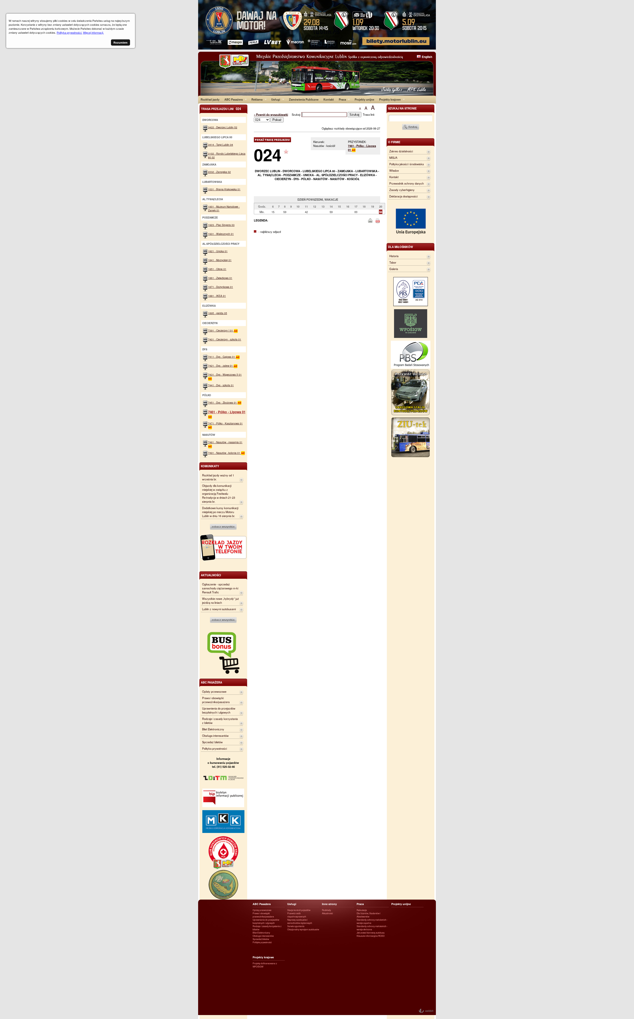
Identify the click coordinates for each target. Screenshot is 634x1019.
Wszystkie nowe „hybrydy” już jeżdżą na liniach (220, 601)
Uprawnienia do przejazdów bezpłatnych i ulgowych (218, 710)
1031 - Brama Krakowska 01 (224, 189)
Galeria (393, 269)
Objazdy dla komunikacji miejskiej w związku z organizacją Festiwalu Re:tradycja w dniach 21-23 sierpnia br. (218, 493)
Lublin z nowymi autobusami (219, 609)
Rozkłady (326, 910)
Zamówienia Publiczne (303, 99)
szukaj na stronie (402, 108)
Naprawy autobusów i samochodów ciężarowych (299, 921)
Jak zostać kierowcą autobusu (371, 932)
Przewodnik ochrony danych (406, 183)
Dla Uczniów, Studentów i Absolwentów (368, 915)
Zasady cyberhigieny (402, 190)
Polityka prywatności (214, 748)
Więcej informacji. (93, 32)
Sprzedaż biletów (212, 742)
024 (267, 154)
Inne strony (329, 904)
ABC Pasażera (232, 99)
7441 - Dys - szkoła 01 (221, 385)
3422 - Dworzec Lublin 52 (222, 127)
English (427, 57)
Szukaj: (296, 114)
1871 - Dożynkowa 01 (220, 287)
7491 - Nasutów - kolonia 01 (224, 453)
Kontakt (328, 99)
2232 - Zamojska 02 (219, 172)
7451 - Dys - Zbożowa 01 (223, 402)
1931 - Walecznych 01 (221, 234)
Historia (393, 256)
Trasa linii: (369, 114)
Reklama (256, 99)
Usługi (274, 99)
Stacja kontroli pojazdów (298, 910)
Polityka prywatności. (69, 32)
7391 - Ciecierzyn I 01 (221, 330)
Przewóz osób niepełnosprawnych (296, 915)
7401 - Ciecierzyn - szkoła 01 (224, 339)
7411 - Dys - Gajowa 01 (222, 356)
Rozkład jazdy (210, 99)
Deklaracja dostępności (403, 196)
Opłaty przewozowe (214, 691)
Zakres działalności (401, 151)
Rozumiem (120, 42)
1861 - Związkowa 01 (220, 278)
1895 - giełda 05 (217, 313)
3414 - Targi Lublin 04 (220, 144)
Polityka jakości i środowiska (406, 164)
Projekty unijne (364, 99)
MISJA (393, 158)
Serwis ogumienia (295, 926)
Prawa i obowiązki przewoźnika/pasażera (216, 700)
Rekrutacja (362, 910)
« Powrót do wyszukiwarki (271, 114)
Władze (394, 170)
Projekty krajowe (389, 99)
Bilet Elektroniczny (213, 729)
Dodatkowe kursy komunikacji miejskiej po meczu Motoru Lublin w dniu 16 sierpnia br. (220, 512)
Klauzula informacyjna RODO (371, 935)
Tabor (392, 262)
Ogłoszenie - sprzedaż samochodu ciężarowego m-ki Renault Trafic (220, 588)
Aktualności (327, 913)
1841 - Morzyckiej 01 (220, 260)
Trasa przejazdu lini (221, 108)
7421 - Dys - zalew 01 (221, 365)
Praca (341, 99)
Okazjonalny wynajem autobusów (303, 929)
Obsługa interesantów (215, 736)
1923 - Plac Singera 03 (221, 225)
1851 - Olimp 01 (217, 269)
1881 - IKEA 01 (217, 296)
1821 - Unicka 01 (218, 251)
